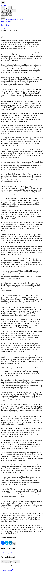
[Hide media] (7, 14)
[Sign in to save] (14, 10)
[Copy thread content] (10, 14)
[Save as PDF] (10, 10)
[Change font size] (7, 10)
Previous (6, 562)
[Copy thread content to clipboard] (14, 543)
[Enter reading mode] (3, 14)
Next (15, 562)
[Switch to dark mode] (3, 10)
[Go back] (3, 2)
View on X (5, 29)
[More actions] (3, 17)
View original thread (9, 553)
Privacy (8, 570)
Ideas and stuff (6, 21)
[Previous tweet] (3, 7)
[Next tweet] (10, 7)
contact (3, 570)
